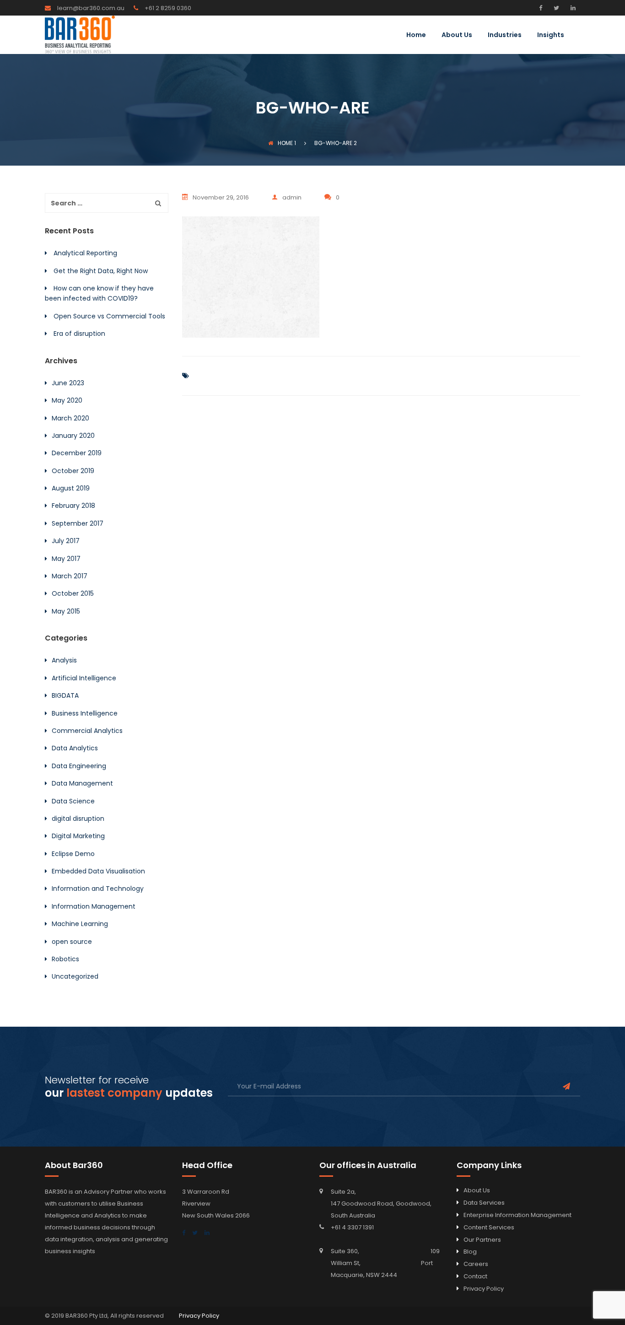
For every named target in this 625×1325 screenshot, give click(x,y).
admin (292, 197)
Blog (470, 1251)
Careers (475, 1264)
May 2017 (66, 558)
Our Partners (482, 1239)
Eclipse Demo (73, 853)
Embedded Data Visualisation (98, 871)
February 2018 (73, 505)
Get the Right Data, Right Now (101, 270)
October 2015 (73, 593)
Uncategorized (75, 976)
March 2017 (69, 576)
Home (416, 35)
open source (72, 941)
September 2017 (77, 523)
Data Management (82, 783)
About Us (457, 35)
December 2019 (77, 453)
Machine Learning (80, 923)
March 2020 (70, 418)
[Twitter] (555, 7)
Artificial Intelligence (84, 678)
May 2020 (67, 400)
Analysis (64, 660)
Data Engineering (79, 765)
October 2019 (73, 470)
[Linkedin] (572, 7)
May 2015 (66, 611)
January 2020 (73, 435)
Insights (550, 35)
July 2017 (66, 540)
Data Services (484, 1202)
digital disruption (78, 818)
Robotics (65, 959)
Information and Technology (98, 888)
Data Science (73, 801)
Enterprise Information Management (517, 1215)
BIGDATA (65, 695)
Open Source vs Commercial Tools (109, 316)
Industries (505, 35)
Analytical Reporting (85, 253)
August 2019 (71, 488)
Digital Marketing (78, 835)
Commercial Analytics (87, 730)
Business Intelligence (85, 713)
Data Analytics (75, 748)
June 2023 (68, 383)
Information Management (93, 906)
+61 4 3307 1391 (352, 1227)
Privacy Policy (483, 1288)
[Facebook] (543, 7)
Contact (475, 1276)
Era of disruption (79, 333)
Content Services (488, 1227)
